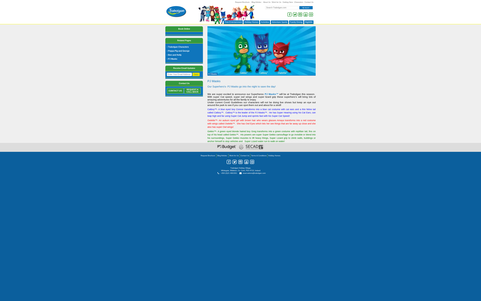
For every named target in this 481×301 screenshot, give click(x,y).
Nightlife (309, 22)
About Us (266, 2)
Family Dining (296, 22)
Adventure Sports (279, 22)
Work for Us (276, 2)
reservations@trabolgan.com (254, 173)
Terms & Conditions (259, 156)
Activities (265, 22)
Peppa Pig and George (179, 51)
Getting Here (288, 2)
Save (196, 74)
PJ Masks (172, 59)
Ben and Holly (175, 55)
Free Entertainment (233, 22)
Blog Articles (256, 2)
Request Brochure (242, 2)
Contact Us (309, 2)
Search (306, 8)
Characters (298, 2)
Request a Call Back (193, 91)
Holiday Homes (251, 22)
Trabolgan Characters (178, 47)
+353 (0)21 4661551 (228, 173)
